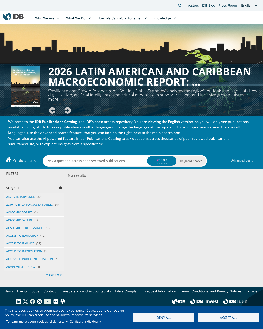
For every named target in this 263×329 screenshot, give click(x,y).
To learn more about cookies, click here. (35, 321)
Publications (24, 160)
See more (55, 274)
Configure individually (85, 321)
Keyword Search (191, 161)
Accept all (228, 317)
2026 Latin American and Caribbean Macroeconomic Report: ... (149, 76)
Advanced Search (243, 160)
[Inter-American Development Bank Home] (13, 19)
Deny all (164, 317)
